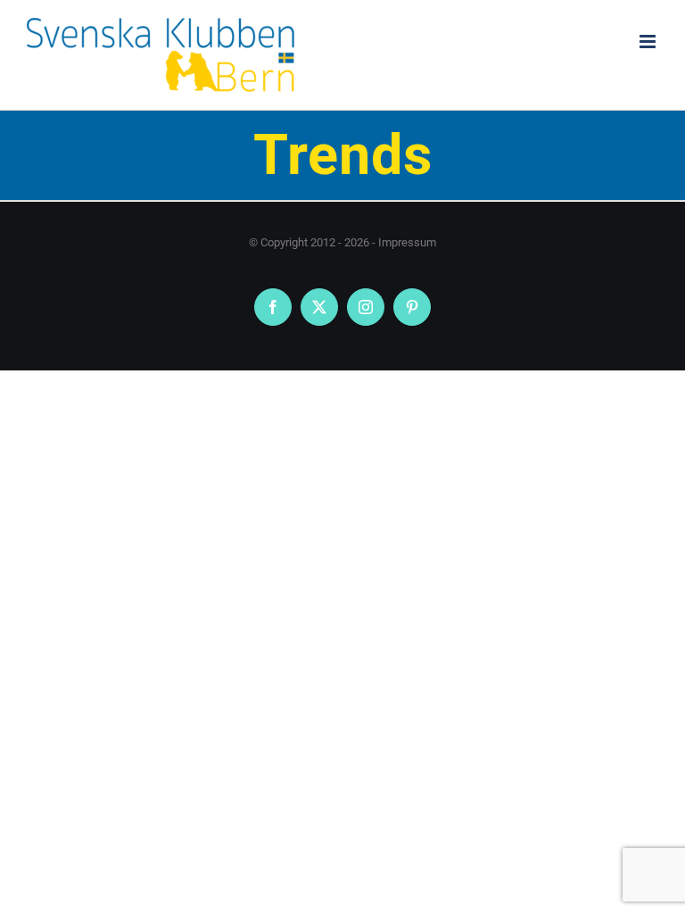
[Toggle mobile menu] (649, 41)
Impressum (407, 242)
